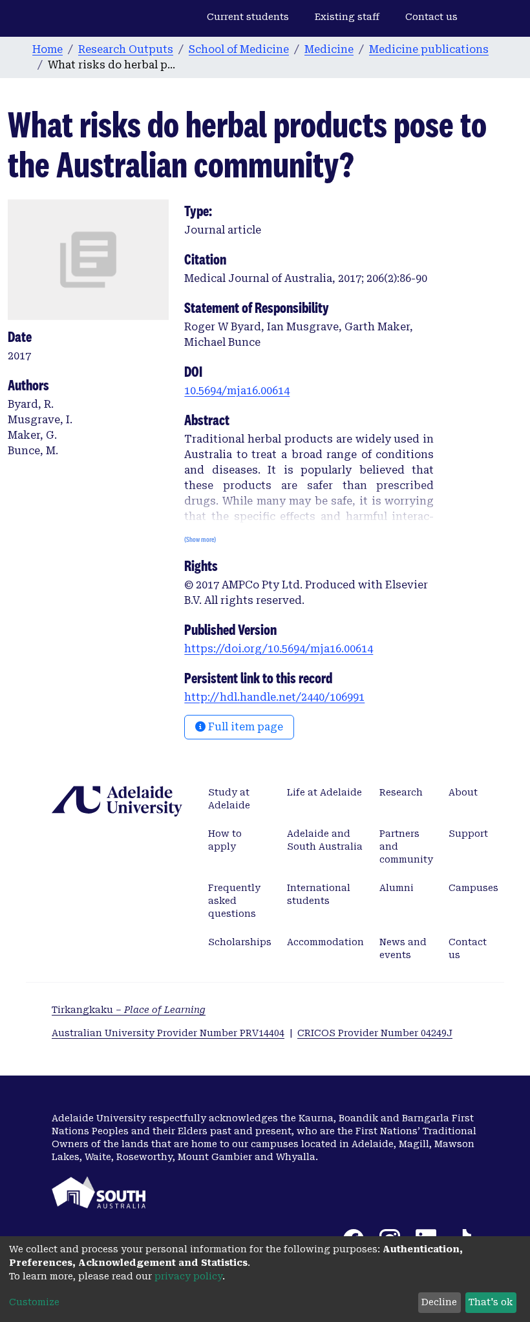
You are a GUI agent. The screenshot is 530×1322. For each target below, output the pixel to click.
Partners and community (406, 846)
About (463, 792)
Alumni (396, 888)
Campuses (473, 888)
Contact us (431, 17)
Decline (439, 1302)
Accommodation (325, 942)
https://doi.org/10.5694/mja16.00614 (278, 649)
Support (468, 833)
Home (47, 49)
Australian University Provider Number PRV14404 (168, 1033)
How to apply (225, 840)
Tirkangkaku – (129, 1010)
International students (318, 894)
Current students (248, 17)
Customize (34, 1302)
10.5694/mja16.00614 (237, 391)
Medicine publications (429, 49)
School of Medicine (239, 49)
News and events (403, 948)
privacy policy (188, 1276)
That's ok (491, 1302)
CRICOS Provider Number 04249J (374, 1033)
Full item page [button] (244, 727)
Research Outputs (125, 49)
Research (401, 792)
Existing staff (347, 17)
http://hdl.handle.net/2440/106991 (274, 697)
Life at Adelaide (324, 792)
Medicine (329, 49)
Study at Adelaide (229, 798)
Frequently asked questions (234, 901)
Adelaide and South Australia (325, 840)
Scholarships (239, 942)
